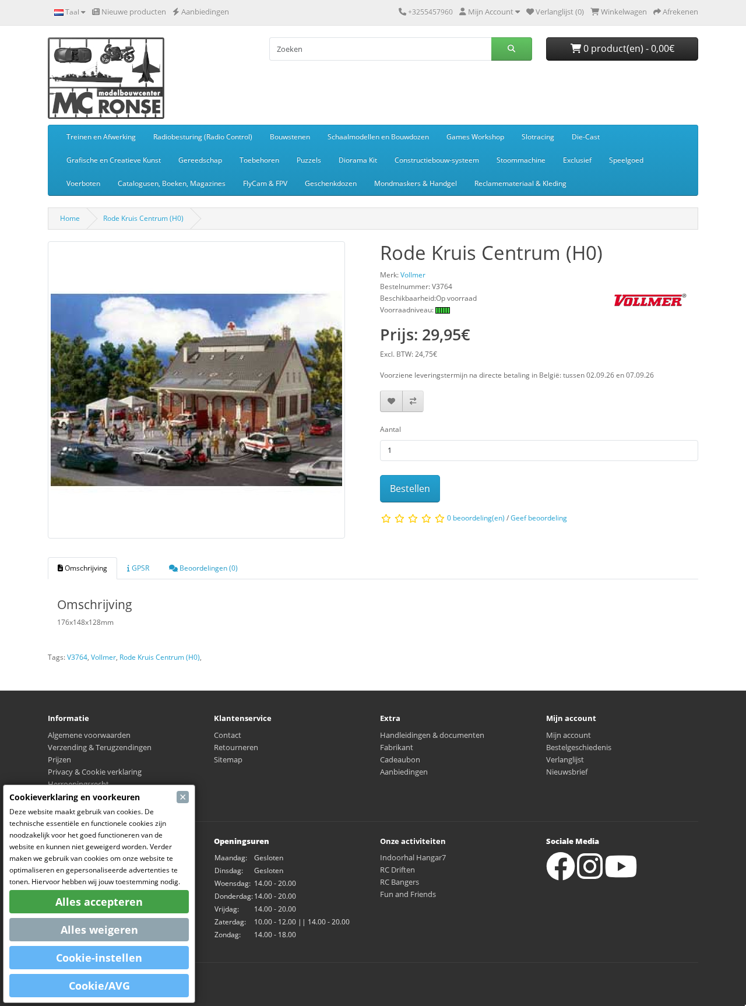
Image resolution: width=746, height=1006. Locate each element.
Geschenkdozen (331, 183)
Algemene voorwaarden (89, 735)
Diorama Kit (358, 160)
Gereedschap (200, 160)
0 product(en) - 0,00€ (627, 48)
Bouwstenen (290, 137)
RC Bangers (399, 882)
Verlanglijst (565, 759)
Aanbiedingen (404, 771)
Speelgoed (626, 160)
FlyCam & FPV (265, 183)
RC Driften (397, 869)
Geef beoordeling (539, 518)
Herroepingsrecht (78, 784)
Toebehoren (259, 160)
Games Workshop (475, 137)
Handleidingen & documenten (432, 735)
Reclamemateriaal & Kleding (520, 183)
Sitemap (228, 759)
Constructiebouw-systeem (437, 160)
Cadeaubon (400, 759)
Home (70, 218)
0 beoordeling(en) (476, 518)
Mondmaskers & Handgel (415, 183)
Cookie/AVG (99, 986)
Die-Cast (586, 137)
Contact (227, 735)
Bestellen (410, 488)
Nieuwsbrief (566, 771)
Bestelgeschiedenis (578, 747)
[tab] (82, 568)
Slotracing (538, 137)
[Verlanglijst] (391, 401)
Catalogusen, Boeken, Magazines (172, 183)
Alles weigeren (99, 930)
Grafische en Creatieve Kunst (113, 160)
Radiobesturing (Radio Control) (202, 137)
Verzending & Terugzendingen (100, 747)
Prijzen (59, 759)
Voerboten (83, 183)
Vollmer (103, 657)
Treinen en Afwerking (101, 137)
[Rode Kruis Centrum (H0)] (196, 394)
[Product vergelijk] (413, 401)
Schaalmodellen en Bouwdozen (378, 137)
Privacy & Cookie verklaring (95, 771)
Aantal (390, 429)
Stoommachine (521, 160)
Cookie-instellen (99, 958)
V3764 (77, 657)
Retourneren (236, 747)
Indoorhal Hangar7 (413, 857)
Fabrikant (396, 747)
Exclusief (577, 160)
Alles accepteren (99, 902)
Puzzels (309, 160)
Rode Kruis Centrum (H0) (143, 218)
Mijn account (568, 735)
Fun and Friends (408, 894)
